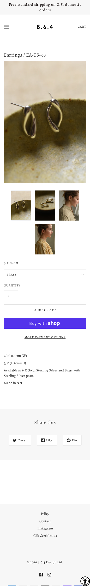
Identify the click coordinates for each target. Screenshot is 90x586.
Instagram (45, 528)
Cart (82, 27)
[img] (40, 574)
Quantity (11, 285)
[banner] (45, 26)
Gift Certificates (45, 535)
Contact (45, 521)
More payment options (45, 337)
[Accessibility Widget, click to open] (85, 581)
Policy (45, 513)
